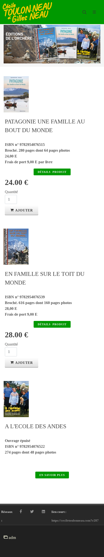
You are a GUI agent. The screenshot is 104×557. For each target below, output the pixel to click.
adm (12, 537)
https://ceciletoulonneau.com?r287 (75, 520)
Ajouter (24, 210)
